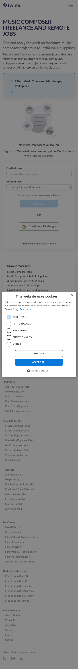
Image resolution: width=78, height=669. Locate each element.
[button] (39, 371)
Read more (25, 309)
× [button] (72, 295)
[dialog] (39, 334)
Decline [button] (39, 353)
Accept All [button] (39, 362)
